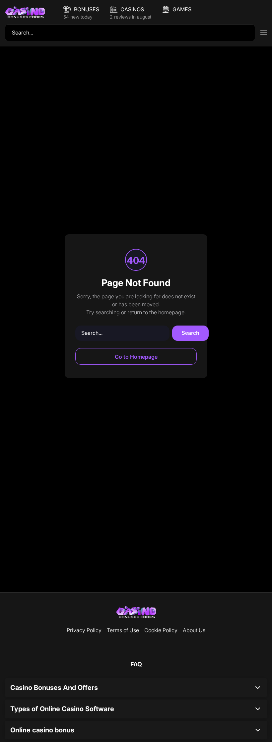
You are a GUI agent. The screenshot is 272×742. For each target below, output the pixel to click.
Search (190, 333)
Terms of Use (123, 630)
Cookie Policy (160, 630)
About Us (194, 630)
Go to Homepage (136, 356)
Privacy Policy (84, 630)
